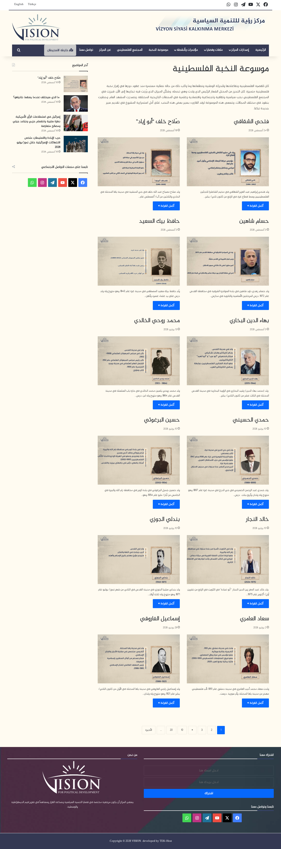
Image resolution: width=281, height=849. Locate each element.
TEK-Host (166, 841)
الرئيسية (260, 50)
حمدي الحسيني (251, 420)
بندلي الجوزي (165, 519)
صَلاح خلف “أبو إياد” (158, 122)
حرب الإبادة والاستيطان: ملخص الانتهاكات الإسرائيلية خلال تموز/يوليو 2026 (38, 142)
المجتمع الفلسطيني (129, 50)
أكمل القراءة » (255, 205)
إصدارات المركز (240, 50)
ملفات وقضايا (215, 50)
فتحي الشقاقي (251, 122)
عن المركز (105, 50)
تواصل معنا (86, 50)
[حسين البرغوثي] (139, 460)
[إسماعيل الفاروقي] (139, 658)
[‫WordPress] (52, 182)
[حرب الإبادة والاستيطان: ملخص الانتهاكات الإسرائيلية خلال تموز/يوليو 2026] (76, 144)
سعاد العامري (254, 619)
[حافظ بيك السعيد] (139, 261)
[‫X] (72, 182)
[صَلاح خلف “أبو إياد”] (139, 161)
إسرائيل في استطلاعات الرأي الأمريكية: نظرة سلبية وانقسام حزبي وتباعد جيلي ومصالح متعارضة (36, 121)
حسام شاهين (254, 221)
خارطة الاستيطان (58, 50)
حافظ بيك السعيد (159, 221)
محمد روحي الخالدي (157, 321)
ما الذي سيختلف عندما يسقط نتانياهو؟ (36, 97)
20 (171, 730)
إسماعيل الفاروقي (160, 619)
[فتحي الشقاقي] (228, 161)
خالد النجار (257, 519)
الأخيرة (148, 730)
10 (182, 730)
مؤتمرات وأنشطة (187, 50)
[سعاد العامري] (228, 658)
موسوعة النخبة (158, 50)
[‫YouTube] (62, 182)
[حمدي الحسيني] (228, 460)
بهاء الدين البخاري (249, 321)
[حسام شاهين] (228, 261)
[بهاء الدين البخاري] (228, 360)
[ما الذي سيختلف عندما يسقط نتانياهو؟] (76, 103)
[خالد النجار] (228, 559)
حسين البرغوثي (162, 420)
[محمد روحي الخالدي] (139, 360)
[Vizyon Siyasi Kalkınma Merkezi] (36, 27)
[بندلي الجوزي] (139, 559)
